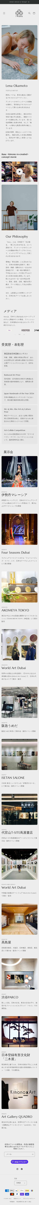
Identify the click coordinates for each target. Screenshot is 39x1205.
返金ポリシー (17, 1198)
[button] (4, 13)
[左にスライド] (15, 334)
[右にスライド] (24, 334)
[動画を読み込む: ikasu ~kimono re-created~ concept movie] (19, 172)
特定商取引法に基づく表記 (24, 1201)
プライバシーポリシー (29, 1198)
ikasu (10, 1198)
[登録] (32, 1154)
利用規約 (12, 1201)
